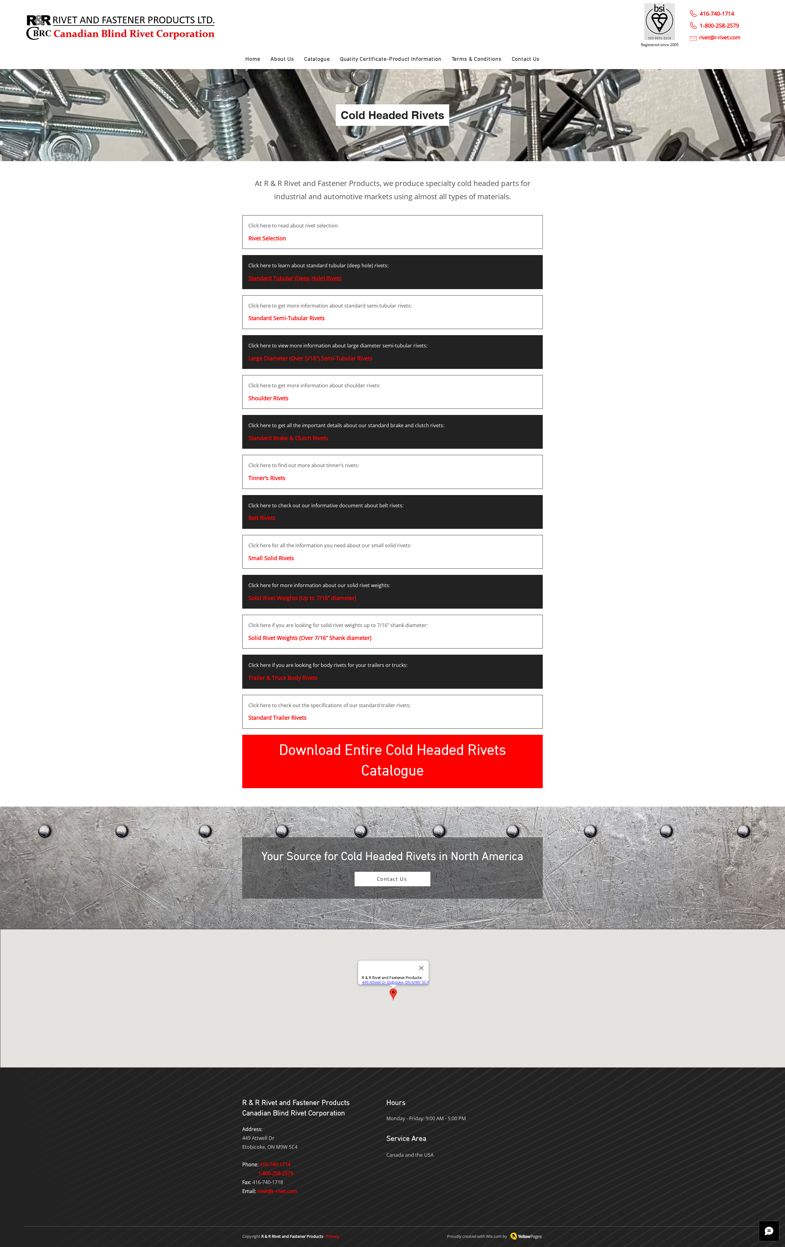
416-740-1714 (717, 13)
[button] (317, 59)
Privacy (332, 1236)
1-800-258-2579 (275, 1173)
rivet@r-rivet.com (277, 1191)
